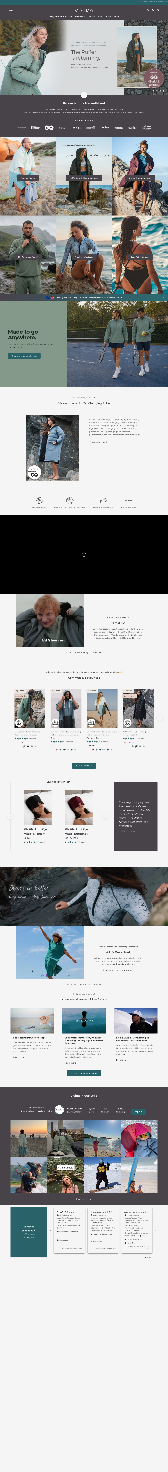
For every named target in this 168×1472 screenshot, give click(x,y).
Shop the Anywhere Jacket (24, 356)
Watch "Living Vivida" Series (84, 1073)
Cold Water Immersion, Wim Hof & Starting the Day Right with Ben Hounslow (83, 1041)
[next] (160, 718)
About (116, 16)
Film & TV (138, 629)
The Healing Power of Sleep (29, 1038)
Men (100, 16)
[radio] (24, 746)
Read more (19, 1057)
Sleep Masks (80, 16)
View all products (84, 766)
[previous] (8, 718)
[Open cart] (158, 10)
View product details (98, 442)
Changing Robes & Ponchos (60, 16)
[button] (29, 738)
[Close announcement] (163, 298)
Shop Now (84, 83)
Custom (107, 16)
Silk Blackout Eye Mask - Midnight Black (35, 833)
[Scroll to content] (84, 95)
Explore (139, 1112)
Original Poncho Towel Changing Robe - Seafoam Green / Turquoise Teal (102, 735)
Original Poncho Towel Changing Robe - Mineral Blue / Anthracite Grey (66, 735)
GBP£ (11, 10)
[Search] (148, 10)
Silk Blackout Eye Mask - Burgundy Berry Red (76, 833)
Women (92, 16)
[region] (103, 1230)
